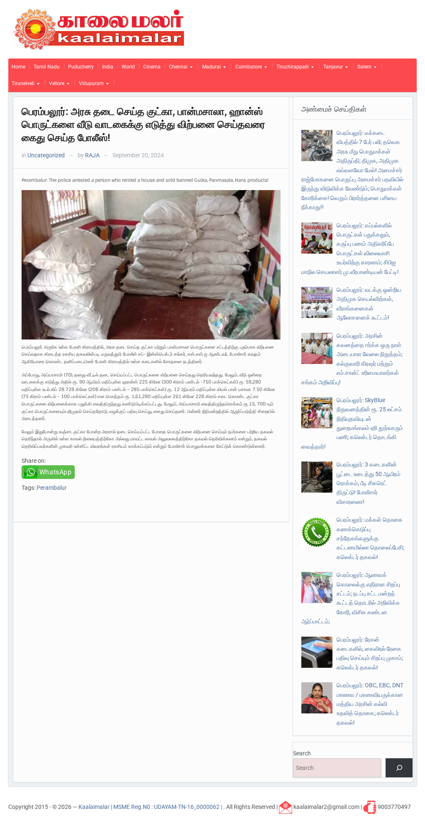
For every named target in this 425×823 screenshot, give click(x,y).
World (128, 67)
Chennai (177, 69)
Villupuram (90, 85)
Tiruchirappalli (291, 69)
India (107, 67)
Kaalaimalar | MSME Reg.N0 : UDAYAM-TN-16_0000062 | (150, 806)
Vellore (55, 85)
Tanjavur (331, 69)
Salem (362, 69)
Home (18, 67)
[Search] (399, 768)
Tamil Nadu (47, 67)
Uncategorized (46, 155)
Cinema (152, 67)
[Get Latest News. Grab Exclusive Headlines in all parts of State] (98, 28)
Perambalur (52, 487)
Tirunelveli (21, 85)
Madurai (210, 69)
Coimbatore (247, 69)
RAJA (92, 155)
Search (302, 753)
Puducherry (81, 67)
